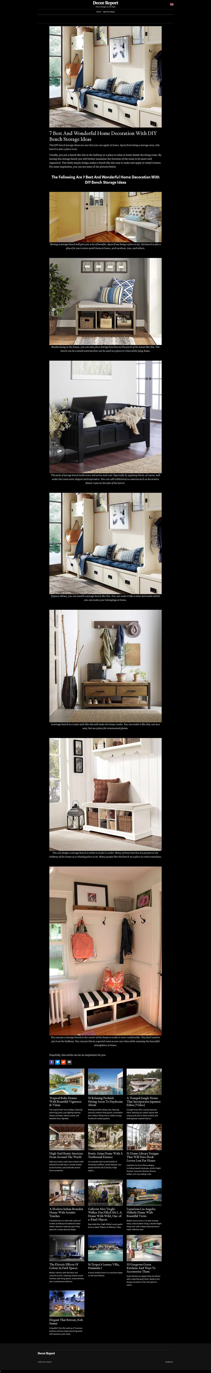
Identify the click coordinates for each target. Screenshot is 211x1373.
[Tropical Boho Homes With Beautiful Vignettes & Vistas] (66, 1082)
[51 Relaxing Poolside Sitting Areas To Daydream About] (105, 1082)
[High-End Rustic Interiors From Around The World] (66, 1137)
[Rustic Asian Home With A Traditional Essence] (105, 1137)
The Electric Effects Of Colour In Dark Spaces (63, 1266)
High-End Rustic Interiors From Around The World (66, 1155)
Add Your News (109, 12)
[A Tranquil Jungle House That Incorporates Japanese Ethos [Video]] (144, 1082)
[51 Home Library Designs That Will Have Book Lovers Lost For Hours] (144, 1137)
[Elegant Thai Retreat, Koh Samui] (66, 1303)
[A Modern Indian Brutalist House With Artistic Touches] (66, 1193)
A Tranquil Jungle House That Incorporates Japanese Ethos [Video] (144, 1101)
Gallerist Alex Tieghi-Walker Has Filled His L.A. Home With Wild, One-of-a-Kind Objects (105, 1214)
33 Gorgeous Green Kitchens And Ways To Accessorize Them (141, 1267)
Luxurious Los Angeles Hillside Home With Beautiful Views (141, 1212)
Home (98, 12)
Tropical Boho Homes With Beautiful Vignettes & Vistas (65, 1101)
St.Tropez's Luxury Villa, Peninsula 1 (103, 1266)
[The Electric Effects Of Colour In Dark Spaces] (66, 1248)
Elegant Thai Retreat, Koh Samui (66, 1321)
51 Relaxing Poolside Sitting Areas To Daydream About (105, 1101)
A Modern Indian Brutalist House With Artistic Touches (66, 1212)
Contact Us (169, 1362)
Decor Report (105, 3)
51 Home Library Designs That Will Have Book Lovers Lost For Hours (143, 1157)
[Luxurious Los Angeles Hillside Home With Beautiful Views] (144, 1193)
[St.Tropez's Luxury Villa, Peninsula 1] (105, 1248)
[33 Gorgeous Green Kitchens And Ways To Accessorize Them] (144, 1248)
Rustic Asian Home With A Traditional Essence (105, 1155)
